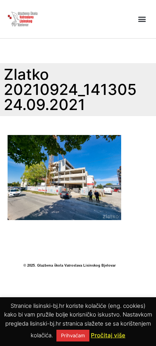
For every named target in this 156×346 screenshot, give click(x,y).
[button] (142, 19)
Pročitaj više (108, 335)
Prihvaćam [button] (73, 335)
